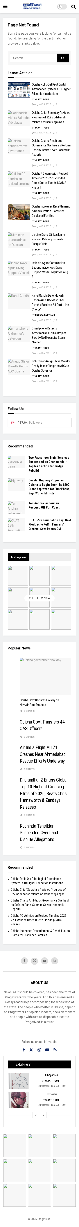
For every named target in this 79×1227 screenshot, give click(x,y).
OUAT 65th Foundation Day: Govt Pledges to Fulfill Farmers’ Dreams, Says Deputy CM (50, 524)
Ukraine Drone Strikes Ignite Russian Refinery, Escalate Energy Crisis (48, 239)
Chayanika (51, 1075)
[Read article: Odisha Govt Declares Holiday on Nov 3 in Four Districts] (45, 676)
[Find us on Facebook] (24, 960)
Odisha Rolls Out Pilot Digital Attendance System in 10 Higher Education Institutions (51, 89)
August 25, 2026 (42, 104)
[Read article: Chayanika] (19, 1081)
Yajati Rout (42, 99)
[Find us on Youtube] (44, 960)
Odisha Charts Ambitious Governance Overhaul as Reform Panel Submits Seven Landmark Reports (40, 905)
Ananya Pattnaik (45, 315)
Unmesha (51, 1094)
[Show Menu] (5, 6)
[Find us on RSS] (54, 960)
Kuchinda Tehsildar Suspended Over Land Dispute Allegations (39, 832)
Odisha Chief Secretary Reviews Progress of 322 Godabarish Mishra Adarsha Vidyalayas (51, 117)
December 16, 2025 (49, 1086)
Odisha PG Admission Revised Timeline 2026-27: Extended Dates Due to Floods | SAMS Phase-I (39, 920)
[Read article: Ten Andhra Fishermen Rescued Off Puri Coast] (16, 507)
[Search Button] (73, 6)
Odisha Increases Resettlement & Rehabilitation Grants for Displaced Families (51, 211)
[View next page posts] (43, 1115)
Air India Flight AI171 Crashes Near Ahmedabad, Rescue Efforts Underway (43, 754)
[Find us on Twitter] (34, 961)
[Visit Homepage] (32, 6)
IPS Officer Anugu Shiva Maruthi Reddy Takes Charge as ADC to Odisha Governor (51, 365)
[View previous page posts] (35, 1115)
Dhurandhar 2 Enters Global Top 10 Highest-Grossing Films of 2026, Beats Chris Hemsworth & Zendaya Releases (44, 793)
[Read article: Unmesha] (19, 1100)
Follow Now (40, 598)
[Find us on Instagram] (39, 1050)
